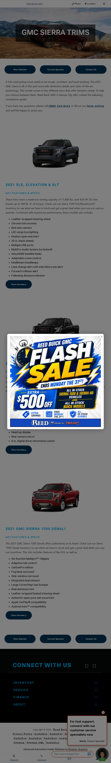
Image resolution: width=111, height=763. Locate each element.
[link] (101, 337)
